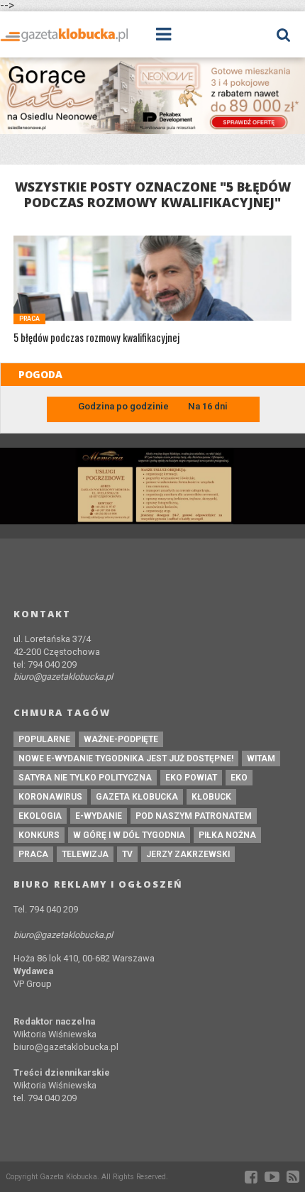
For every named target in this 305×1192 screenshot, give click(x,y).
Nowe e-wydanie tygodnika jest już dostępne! (125, 758)
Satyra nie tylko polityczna (85, 778)
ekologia (40, 816)
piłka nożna (227, 835)
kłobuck (211, 797)
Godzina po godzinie (124, 406)
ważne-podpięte (121, 739)
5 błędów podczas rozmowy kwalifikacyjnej (96, 338)
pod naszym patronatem (193, 816)
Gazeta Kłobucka (137, 797)
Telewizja (85, 854)
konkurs (39, 835)
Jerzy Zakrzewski (188, 854)
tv (127, 854)
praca (33, 854)
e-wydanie (98, 816)
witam (261, 758)
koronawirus (50, 797)
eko (239, 778)
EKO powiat (191, 778)
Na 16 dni (208, 406)
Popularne (44, 739)
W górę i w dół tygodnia (129, 835)
